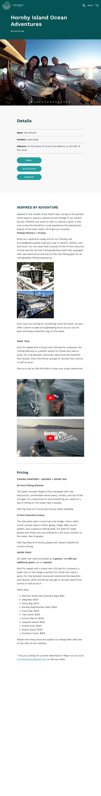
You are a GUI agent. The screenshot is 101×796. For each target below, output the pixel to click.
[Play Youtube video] (50, 398)
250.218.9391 (29, 169)
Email (29, 160)
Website (29, 177)
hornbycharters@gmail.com (31, 659)
